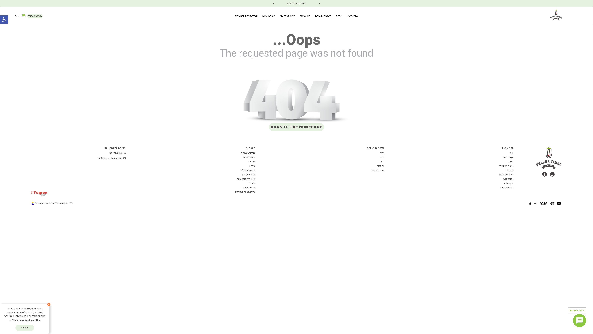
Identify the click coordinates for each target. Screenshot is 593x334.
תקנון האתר (509, 183)
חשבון (382, 157)
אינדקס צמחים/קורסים (246, 16)
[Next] (273, 3)
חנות (512, 153)
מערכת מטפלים (35, 16)
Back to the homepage (296, 127)
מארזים (252, 183)
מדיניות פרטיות (507, 187)
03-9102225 (116, 153)
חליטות (252, 161)
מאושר (24, 327)
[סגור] (48, 304)
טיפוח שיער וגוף (287, 16)
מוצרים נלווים (268, 16)
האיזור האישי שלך (506, 174)
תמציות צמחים (249, 157)
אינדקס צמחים (378, 170)
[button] (4, 19)
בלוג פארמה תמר (506, 166)
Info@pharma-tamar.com (110, 158)
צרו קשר (510, 170)
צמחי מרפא (352, 16)
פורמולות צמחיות (248, 153)
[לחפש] (16, 16)
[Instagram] (552, 174)
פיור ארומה (305, 16)
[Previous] (319, 3)
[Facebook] (544, 174)
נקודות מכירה (508, 157)
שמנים (339, 16)
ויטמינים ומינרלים (323, 16)
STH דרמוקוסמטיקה (246, 179)
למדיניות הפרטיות (28, 316)
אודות (511, 161)
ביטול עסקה (508, 179)
